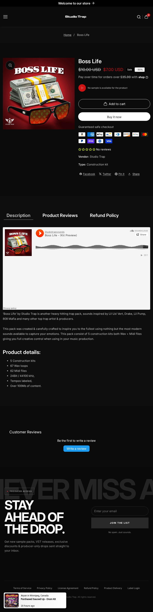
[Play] (82, 88)
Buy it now (114, 117)
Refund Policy (91, 588)
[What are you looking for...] (139, 17)
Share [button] (136, 173)
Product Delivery (113, 588)
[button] (87, 149)
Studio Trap (97, 156)
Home (67, 35)
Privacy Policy (44, 588)
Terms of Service (22, 588)
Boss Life (83, 35)
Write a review (76, 448)
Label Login (134, 588)
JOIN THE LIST (120, 522)
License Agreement (68, 588)
